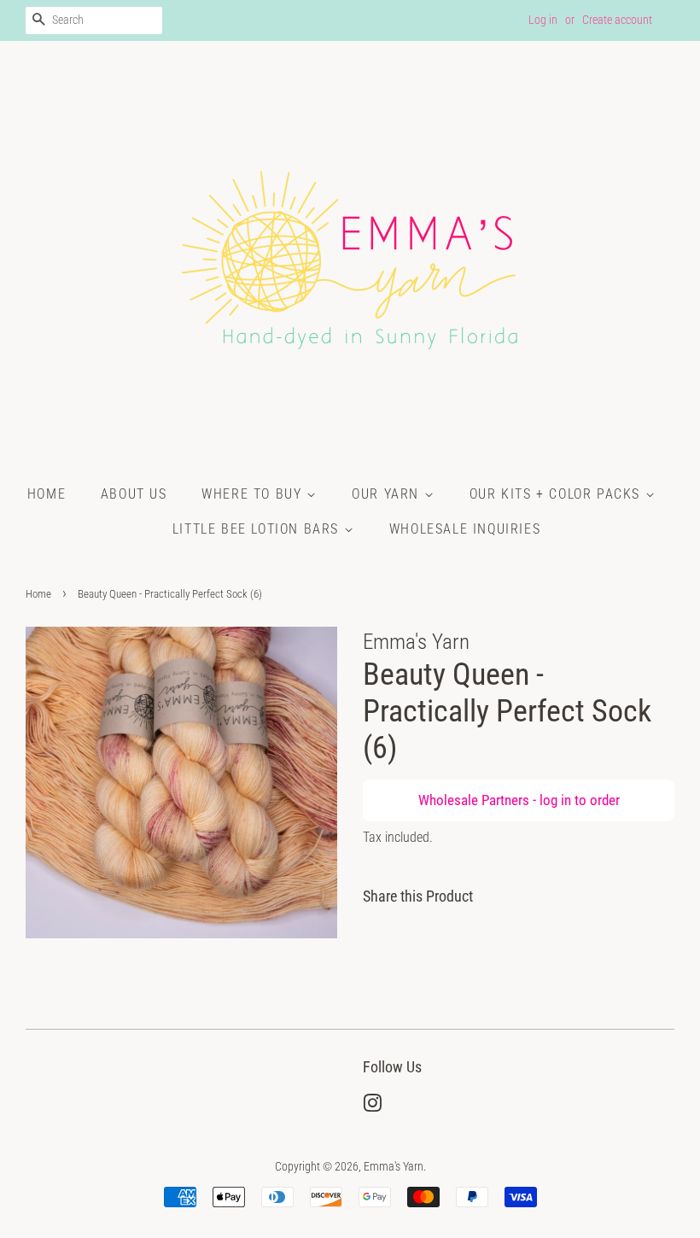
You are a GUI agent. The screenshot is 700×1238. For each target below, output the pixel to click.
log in (555, 800)
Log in (542, 19)
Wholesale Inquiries (464, 529)
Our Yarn (387, 494)
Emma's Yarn (393, 1166)
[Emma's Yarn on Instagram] (372, 1107)
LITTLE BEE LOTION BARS (258, 529)
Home (46, 494)
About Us (134, 494)
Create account (617, 19)
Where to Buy (253, 494)
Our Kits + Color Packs (557, 494)
